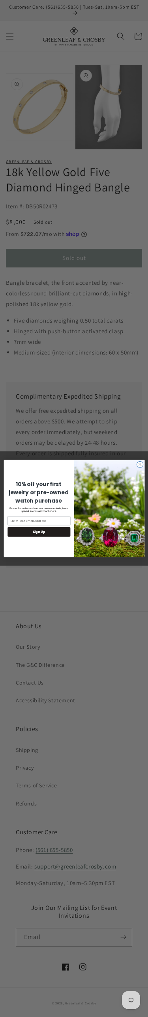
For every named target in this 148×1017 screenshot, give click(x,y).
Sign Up (38, 532)
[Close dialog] (140, 464)
